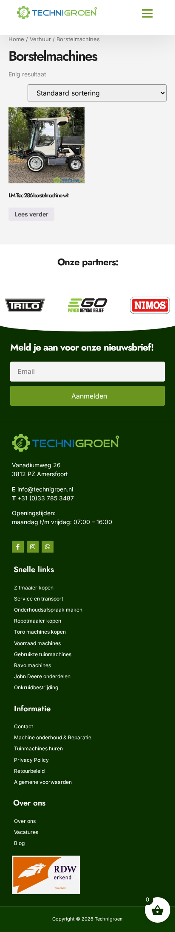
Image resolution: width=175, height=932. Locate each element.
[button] (147, 13)
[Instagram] (33, 547)
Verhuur (40, 39)
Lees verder (31, 214)
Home (16, 39)
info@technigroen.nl (45, 489)
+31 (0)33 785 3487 (45, 498)
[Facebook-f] (18, 547)
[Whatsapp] (48, 547)
